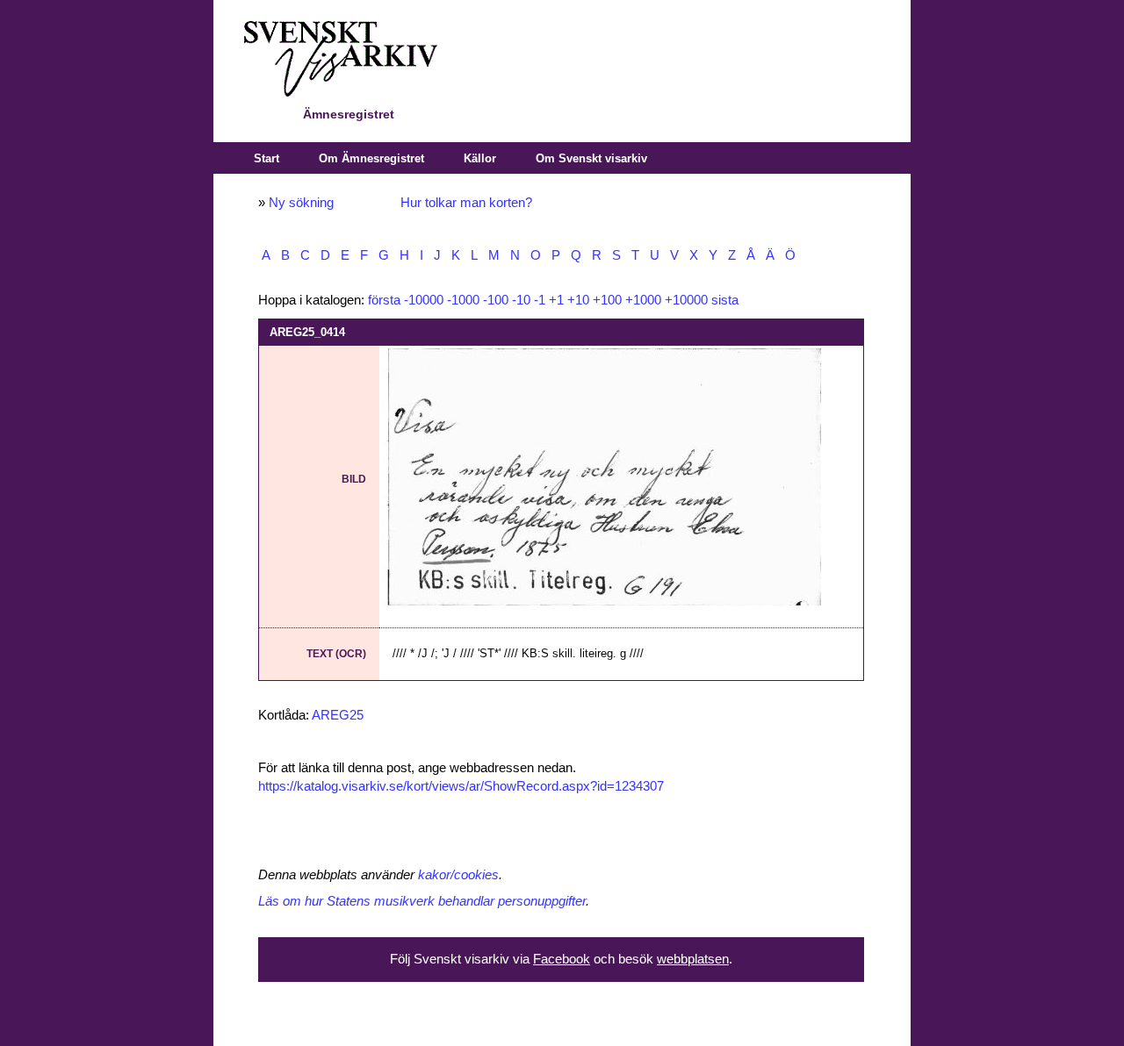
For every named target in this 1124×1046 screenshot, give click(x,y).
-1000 (463, 300)
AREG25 (338, 715)
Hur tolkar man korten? (466, 203)
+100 (607, 300)
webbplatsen (693, 959)
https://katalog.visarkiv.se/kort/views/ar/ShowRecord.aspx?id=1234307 (461, 786)
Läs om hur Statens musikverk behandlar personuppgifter (422, 901)
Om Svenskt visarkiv (591, 158)
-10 (521, 300)
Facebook (561, 959)
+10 (578, 300)
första (384, 300)
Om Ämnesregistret (371, 158)
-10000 (423, 300)
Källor (480, 158)
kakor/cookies (458, 875)
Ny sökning (301, 203)
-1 (539, 300)
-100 (495, 300)
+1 (556, 300)
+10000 (686, 300)
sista (725, 300)
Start (266, 158)
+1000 (643, 300)
